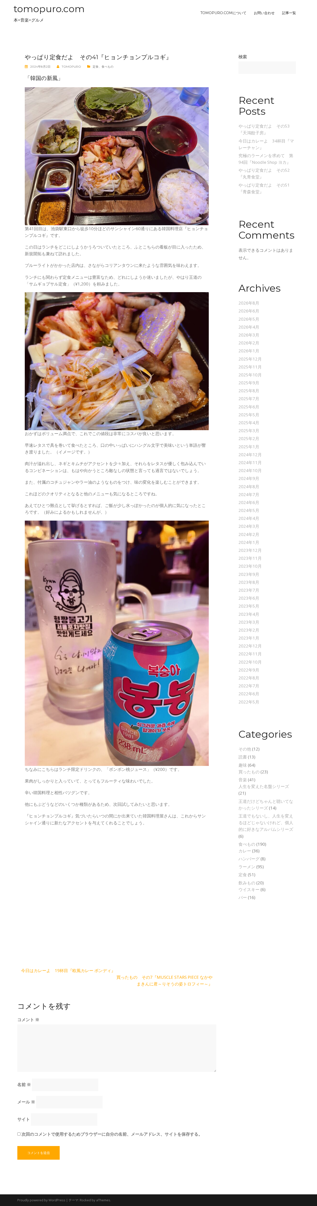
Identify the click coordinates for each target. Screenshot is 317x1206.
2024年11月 (250, 462)
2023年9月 (248, 574)
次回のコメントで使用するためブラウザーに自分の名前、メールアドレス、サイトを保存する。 (112, 1134)
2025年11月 (250, 367)
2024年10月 (250, 470)
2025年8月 (248, 390)
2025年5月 (248, 415)
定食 (96, 66)
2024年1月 (248, 542)
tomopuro (71, 66)
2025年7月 (248, 398)
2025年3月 (248, 430)
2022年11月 (250, 654)
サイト (23, 1119)
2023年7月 (248, 590)
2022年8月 (248, 678)
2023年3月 (248, 622)
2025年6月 (248, 407)
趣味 (242, 765)
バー (242, 897)
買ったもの (249, 772)
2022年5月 (248, 702)
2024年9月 (248, 478)
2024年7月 (248, 494)
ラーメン (246, 866)
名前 (24, 1084)
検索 (242, 56)
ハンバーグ (249, 859)
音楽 (242, 780)
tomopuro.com (49, 9)
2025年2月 (248, 438)
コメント (28, 1019)
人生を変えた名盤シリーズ (263, 786)
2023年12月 (250, 550)
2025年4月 (248, 422)
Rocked (85, 1200)
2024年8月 (248, 486)
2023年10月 (250, 566)
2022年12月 (250, 646)
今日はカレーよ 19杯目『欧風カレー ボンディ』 (68, 970)
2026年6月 (248, 311)
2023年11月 (250, 558)
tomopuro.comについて (223, 13)
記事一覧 (289, 13)
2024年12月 (250, 454)
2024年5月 (248, 510)
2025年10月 (250, 375)
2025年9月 (248, 383)
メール (26, 1102)
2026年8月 (248, 303)
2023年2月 (248, 630)
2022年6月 (248, 694)
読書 (242, 757)
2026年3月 (248, 335)
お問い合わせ (264, 13)
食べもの (107, 66)
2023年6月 (248, 598)
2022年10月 (250, 662)
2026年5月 (248, 319)
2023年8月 (248, 582)
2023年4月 (248, 614)
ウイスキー (249, 889)
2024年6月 (248, 502)
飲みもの (246, 883)
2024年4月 (248, 518)
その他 (244, 749)
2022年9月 (248, 670)
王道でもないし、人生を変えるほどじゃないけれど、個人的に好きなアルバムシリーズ (265, 822)
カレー (244, 851)
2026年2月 (248, 343)
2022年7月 (248, 686)
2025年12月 (250, 359)
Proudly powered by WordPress (41, 1200)
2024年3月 (248, 526)
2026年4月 (248, 327)
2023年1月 (248, 638)
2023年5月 (248, 606)
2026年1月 (248, 351)
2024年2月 (248, 534)
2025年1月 (248, 446)
